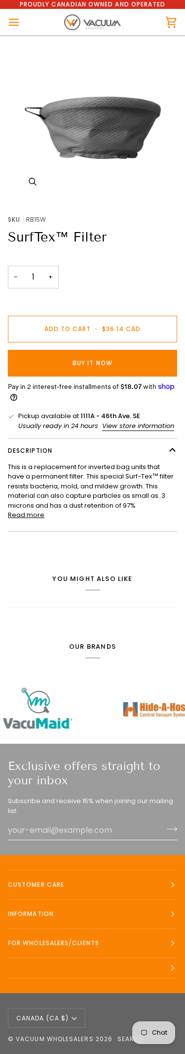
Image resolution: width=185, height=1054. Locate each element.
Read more (26, 515)
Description (30, 450)
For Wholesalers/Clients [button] (53, 943)
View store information (138, 426)
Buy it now (92, 363)
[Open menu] (22, 22)
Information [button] (31, 914)
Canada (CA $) (42, 1018)
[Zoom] (92, 121)
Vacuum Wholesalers (54, 1039)
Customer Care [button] (36, 884)
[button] (92, 968)
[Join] (169, 829)
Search (130, 1039)
